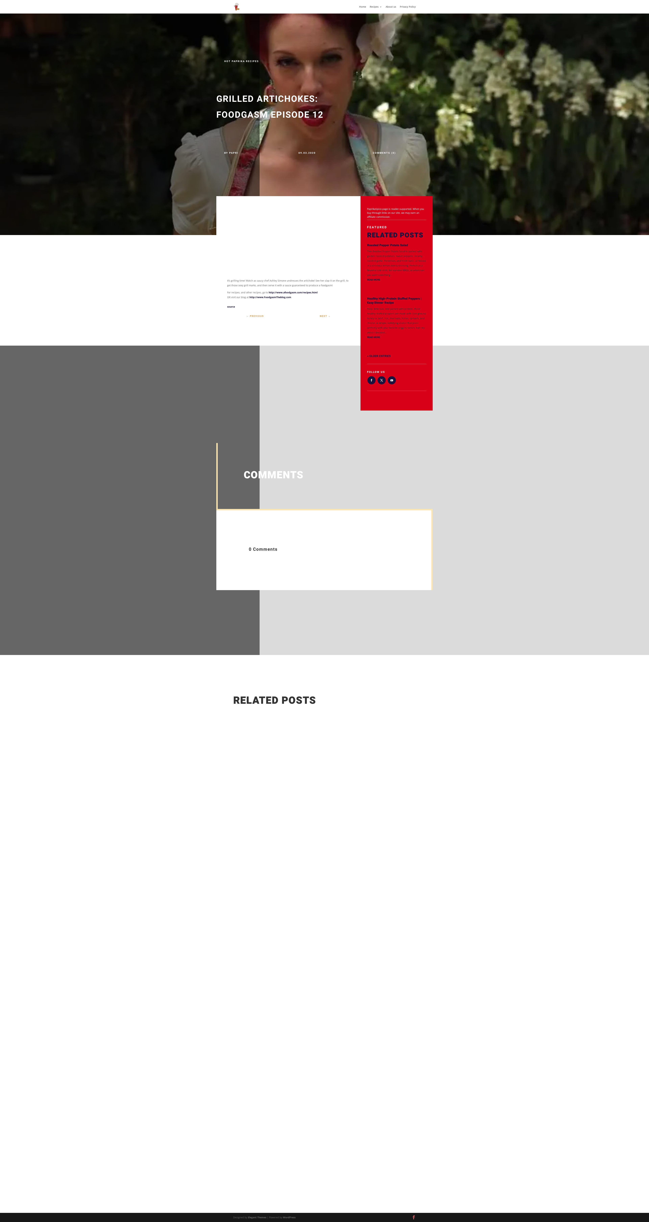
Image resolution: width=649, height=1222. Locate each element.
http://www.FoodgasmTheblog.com (270, 297)
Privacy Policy (408, 7)
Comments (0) (384, 153)
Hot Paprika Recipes (241, 61)
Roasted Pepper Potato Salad (387, 245)
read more (373, 280)
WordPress (289, 1217)
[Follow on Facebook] (371, 380)
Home (362, 7)
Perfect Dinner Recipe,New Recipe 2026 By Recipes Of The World (281, 1131)
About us (391, 7)
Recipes (374, 7)
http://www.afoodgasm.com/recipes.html (293, 292)
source (231, 306)
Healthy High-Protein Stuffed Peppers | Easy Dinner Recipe (394, 300)
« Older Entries (379, 356)
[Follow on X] (382, 380)
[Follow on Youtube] (392, 380)
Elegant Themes (257, 1217)
